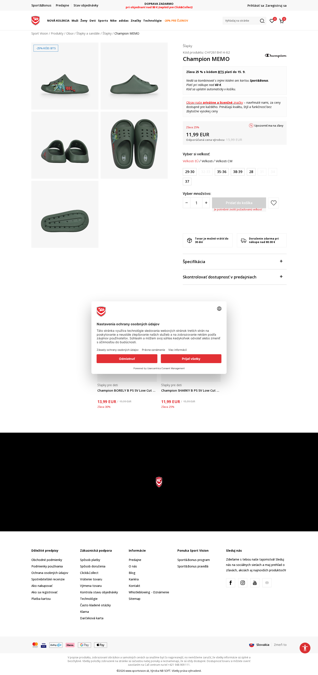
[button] (70, 20)
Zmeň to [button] (280, 644)
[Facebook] (230, 582)
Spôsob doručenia (92, 566)
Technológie (89, 599)
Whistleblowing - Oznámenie (149, 592)
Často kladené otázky (95, 605)
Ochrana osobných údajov (49, 573)
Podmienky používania (47, 566)
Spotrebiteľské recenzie (48, 579)
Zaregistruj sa (276, 5)
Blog (132, 573)
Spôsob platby (90, 560)
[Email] (267, 582)
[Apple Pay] (100, 644)
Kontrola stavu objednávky (99, 592)
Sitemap (134, 599)
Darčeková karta (91, 618)
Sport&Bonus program (193, 560)
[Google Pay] (84, 644)
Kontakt (134, 586)
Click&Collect (89, 573)
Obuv (70, 33)
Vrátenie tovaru (91, 579)
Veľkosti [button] (207, 161)
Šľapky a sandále (88, 33)
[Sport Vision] (35, 20)
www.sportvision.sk (137, 671)
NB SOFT (165, 671)
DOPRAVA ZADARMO (159, 3)
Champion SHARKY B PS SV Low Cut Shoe (191, 390)
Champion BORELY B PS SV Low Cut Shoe (127, 390)
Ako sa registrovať (44, 592)
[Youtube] (255, 582)
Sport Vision (39, 33)
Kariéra (134, 579)
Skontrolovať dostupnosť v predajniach (219, 277)
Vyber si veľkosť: (196, 154)
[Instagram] (242, 582)
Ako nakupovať (41, 586)
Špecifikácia (194, 261)
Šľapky (107, 33)
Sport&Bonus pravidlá (192, 566)
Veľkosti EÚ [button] (191, 161)
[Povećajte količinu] (206, 202)
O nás (133, 566)
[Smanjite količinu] (186, 202)
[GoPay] (56, 644)
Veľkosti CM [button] (224, 161)
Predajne (135, 560)
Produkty (57, 33)
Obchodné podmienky (46, 560)
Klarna (84, 612)
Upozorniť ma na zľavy (268, 125)
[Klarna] (70, 644)
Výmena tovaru (91, 586)
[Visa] (43, 644)
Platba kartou (41, 599)
